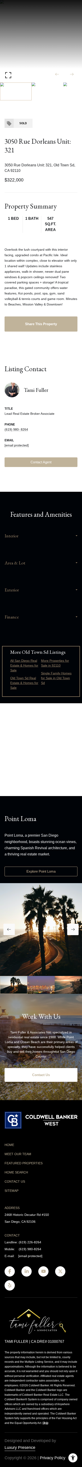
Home (9, 1145)
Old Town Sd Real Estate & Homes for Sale (24, 683)
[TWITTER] (60, 1271)
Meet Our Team (18, 1154)
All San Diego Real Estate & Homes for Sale (24, 665)
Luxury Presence (20, 1447)
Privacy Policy (52, 1458)
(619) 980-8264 (30, 1249)
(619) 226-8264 (30, 1242)
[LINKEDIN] (26, 1271)
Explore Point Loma (41, 871)
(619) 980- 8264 (16, 429)
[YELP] (10, 1285)
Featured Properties (24, 1163)
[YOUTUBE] (43, 1271)
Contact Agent (41, 462)
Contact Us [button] (41, 1075)
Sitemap (11, 1190)
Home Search (16, 1172)
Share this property (41, 324)
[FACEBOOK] (10, 1271)
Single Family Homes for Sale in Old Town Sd (56, 678)
